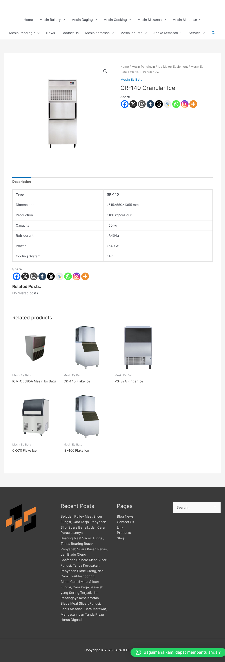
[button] (213, 33)
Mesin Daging (82, 20)
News (50, 33)
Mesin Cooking (115, 20)
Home (28, 20)
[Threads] (159, 104)
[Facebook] (125, 104)
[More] (193, 104)
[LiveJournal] (167, 104)
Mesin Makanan (150, 20)
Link (120, 527)
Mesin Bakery (50, 20)
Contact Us (70, 33)
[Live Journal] (59, 276)
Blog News (125, 516)
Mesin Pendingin (22, 33)
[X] (133, 104)
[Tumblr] (150, 104)
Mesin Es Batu (131, 79)
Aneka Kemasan (165, 33)
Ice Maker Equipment (173, 66)
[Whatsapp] (176, 104)
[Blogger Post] (142, 104)
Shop (121, 538)
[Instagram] (185, 104)
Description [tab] (21, 182)
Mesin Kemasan (97, 33)
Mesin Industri (131, 33)
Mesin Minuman (184, 20)
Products (124, 533)
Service (195, 33)
